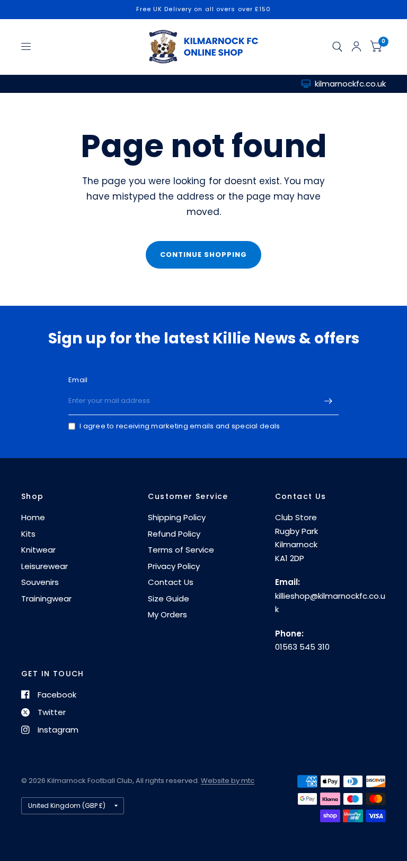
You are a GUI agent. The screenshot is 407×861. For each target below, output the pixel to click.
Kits (28, 533)
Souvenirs (40, 582)
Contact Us (170, 582)
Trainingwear (46, 598)
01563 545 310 (302, 646)
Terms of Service (181, 549)
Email (77, 380)
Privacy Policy (174, 566)
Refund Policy (174, 533)
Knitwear (38, 549)
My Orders (167, 614)
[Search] (337, 46)
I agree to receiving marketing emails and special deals (179, 426)
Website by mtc (227, 781)
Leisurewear (44, 566)
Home (33, 517)
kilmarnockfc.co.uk (350, 83)
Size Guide (168, 598)
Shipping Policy (177, 517)
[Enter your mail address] (328, 401)
